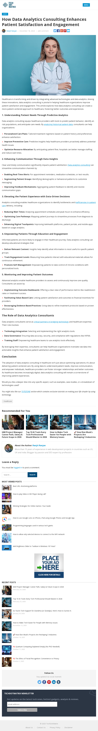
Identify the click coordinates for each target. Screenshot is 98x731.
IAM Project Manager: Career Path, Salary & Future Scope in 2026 (12, 435)
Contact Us (41, 727)
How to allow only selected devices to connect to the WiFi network (39, 534)
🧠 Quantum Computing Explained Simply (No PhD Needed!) (36, 646)
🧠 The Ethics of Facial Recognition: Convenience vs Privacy (36, 658)
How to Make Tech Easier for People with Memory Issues (60, 435)
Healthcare (8, 401)
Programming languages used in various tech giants (33, 525)
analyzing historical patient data (58, 124)
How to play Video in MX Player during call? (29, 494)
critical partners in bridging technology (51, 321)
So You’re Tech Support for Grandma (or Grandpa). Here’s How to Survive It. (42, 611)
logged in (18, 467)
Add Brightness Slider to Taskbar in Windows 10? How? (34, 546)
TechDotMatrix (52, 724)
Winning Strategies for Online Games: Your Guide (32, 506)
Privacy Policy (55, 727)
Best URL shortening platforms (25, 486)
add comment (43, 31)
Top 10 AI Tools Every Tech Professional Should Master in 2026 (36, 435)
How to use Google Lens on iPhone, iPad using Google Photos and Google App (43, 518)
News (5, 14)
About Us (29, 727)
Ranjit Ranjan (11, 31)
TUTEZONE (25, 391)
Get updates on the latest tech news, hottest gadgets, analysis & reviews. (43, 699)
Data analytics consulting (79, 165)
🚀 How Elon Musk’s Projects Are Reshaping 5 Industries (85, 435)
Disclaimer (68, 727)
